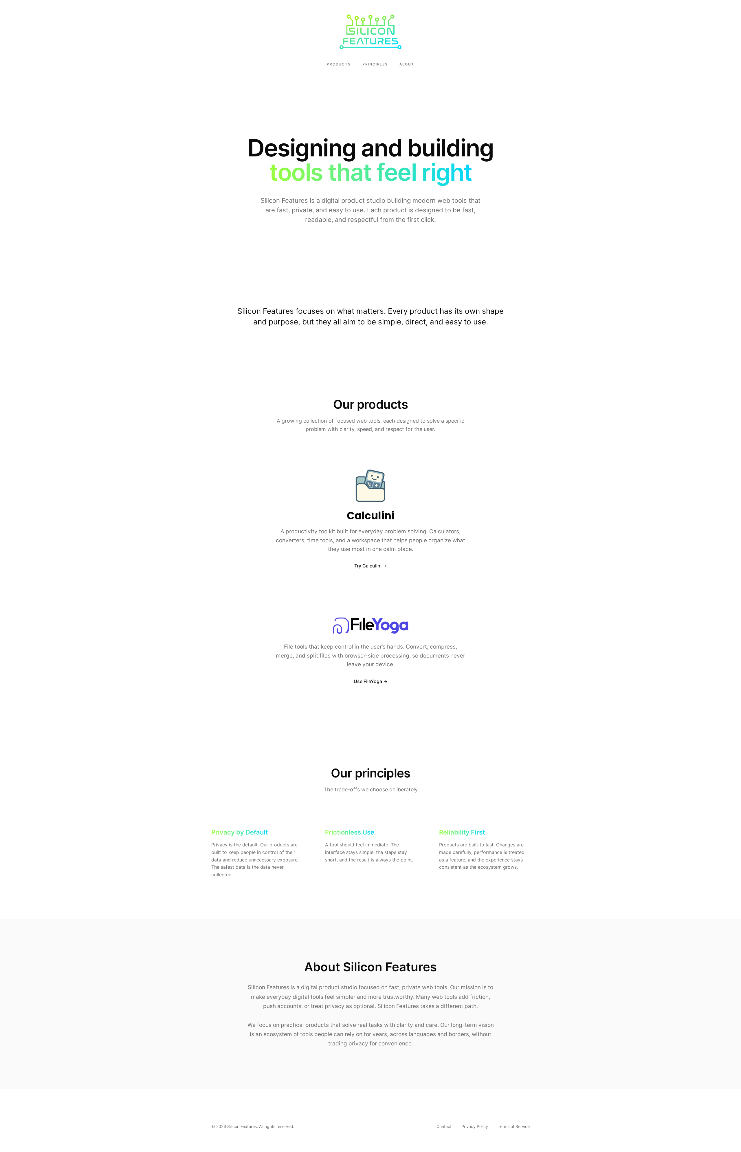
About (406, 64)
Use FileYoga (368, 681)
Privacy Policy (474, 1126)
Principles (375, 64)
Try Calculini (367, 566)
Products (339, 64)
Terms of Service (514, 1126)
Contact (444, 1126)
